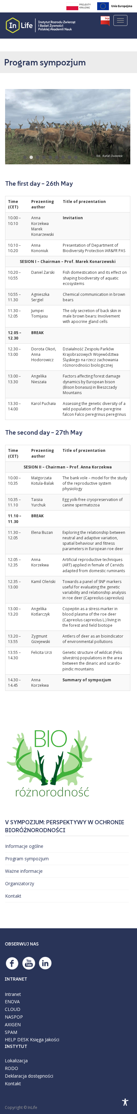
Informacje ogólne (24, 846)
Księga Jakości (44, 1039)
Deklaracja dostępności (29, 1076)
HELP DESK (17, 1039)
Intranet (13, 994)
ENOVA (12, 1001)
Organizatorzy (19, 883)
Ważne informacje (24, 871)
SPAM (11, 1032)
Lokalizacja (16, 1061)
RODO (11, 1068)
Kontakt (13, 896)
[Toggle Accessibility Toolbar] (125, 1102)
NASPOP (14, 1017)
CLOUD (12, 1009)
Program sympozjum (27, 859)
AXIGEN (13, 1024)
